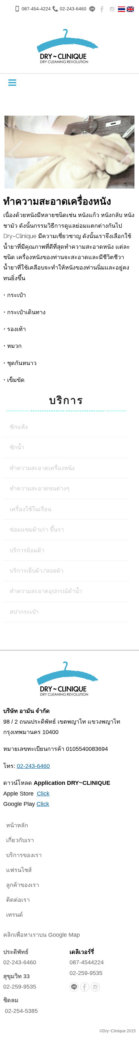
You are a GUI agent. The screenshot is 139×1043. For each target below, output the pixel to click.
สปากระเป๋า (24, 611)
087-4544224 (87, 962)
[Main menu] (12, 83)
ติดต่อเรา (18, 900)
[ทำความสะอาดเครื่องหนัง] (121, 8)
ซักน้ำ (17, 447)
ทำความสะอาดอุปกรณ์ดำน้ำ (46, 591)
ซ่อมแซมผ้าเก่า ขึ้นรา (37, 529)
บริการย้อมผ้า (27, 550)
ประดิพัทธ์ (15, 952)
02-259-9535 (19, 986)
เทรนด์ (14, 914)
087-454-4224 (36, 8)
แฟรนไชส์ (19, 870)
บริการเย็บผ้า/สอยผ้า (36, 570)
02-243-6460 (73, 8)
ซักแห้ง (19, 426)
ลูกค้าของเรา (22, 885)
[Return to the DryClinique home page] (66, 676)
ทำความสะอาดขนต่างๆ (40, 488)
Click (43, 793)
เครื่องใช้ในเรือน (30, 509)
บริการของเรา (24, 855)
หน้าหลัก (17, 825)
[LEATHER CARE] (130, 8)
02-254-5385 (21, 1011)
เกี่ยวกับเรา (20, 840)
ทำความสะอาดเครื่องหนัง (42, 467)
